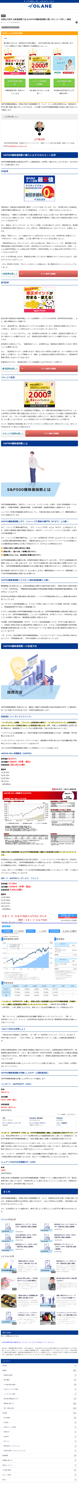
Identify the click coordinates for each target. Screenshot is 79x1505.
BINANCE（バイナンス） (40, 1446)
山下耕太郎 (39, 139)
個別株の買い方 (40, 1403)
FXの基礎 (40, 1417)
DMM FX (40, 1432)
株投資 (3, 15)
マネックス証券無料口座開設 (39, 82)
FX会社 (40, 1422)
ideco (39, 1479)
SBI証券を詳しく (9, 274)
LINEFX (40, 1436)
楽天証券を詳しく (10, 369)
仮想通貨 (39, 1455)
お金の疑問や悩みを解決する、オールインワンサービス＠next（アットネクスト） (28, 1342)
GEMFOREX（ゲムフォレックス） (40, 1450)
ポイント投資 (39, 1475)
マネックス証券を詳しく (13, 433)
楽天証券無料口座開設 (15, 82)
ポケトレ (40, 1441)
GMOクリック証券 (40, 1427)
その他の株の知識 (40, 1384)
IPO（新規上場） (40, 1408)
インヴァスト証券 (40, 1394)
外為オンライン (39, 1465)
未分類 (39, 1365)
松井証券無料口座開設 (64, 82)
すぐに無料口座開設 (48, 274)
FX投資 (39, 1413)
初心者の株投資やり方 (40, 1398)
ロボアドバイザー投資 (40, 1389)
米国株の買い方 (39, 1460)
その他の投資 (39, 1470)
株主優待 (40, 1380)
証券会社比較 (40, 1375)
